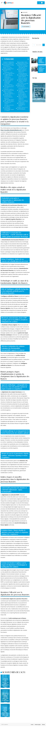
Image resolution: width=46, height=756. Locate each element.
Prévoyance (42, 66)
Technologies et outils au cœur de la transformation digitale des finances (8, 90)
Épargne (41, 58)
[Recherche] (39, 3)
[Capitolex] (8, 2)
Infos (36, 85)
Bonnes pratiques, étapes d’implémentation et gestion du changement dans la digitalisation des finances (22, 63)
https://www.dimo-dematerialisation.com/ (11, 130)
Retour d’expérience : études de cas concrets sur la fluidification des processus (9, 86)
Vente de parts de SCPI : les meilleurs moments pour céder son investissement (5, 696)
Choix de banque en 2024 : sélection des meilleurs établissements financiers (5, 682)
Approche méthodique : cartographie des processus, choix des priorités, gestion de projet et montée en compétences (23, 69)
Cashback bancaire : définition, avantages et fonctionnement (41, 61)
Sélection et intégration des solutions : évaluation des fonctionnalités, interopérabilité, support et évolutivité (9, 108)
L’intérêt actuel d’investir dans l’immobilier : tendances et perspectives (5, 711)
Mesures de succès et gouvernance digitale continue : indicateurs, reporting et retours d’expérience (22, 80)
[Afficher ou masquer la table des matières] (21, 59)
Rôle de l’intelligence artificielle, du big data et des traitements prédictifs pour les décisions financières (9, 95)
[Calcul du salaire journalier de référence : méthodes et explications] (34, 69)
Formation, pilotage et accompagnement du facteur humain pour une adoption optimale (23, 75)
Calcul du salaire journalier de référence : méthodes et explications (42, 69)
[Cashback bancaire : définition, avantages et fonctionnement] (34, 60)
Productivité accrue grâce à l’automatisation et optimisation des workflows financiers (9, 74)
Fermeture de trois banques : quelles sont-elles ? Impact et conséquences (39, 93)
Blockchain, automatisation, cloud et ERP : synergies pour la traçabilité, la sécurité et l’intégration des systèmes (9, 101)
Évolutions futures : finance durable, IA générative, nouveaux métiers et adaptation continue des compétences (22, 96)
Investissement (26, 26)
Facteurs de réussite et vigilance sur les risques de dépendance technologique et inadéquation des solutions (23, 103)
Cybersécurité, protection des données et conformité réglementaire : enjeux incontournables (23, 90)
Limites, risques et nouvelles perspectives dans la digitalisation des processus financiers (22, 85)
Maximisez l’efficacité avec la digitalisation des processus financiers (22, 108)
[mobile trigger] (2, 2)
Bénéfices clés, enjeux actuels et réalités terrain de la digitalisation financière (8, 69)
